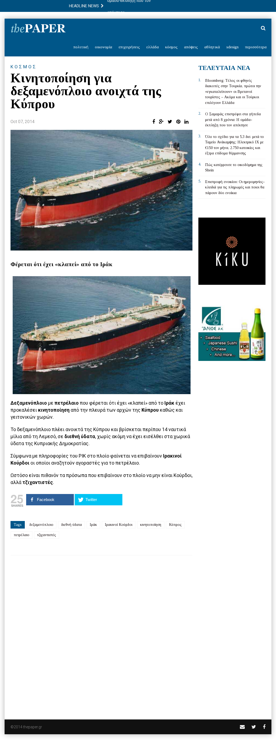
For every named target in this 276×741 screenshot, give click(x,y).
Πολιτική (80, 47)
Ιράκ (93, 525)
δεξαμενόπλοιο (41, 525)
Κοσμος (24, 66)
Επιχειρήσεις (129, 47)
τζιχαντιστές (46, 535)
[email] (242, 727)
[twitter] (253, 727)
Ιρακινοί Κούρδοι (118, 525)
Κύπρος (175, 525)
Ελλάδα (152, 47)
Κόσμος (171, 47)
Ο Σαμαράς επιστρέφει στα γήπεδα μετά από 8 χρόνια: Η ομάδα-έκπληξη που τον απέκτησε (233, 119)
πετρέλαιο (21, 535)
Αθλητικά (212, 47)
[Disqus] (101, 633)
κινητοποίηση (150, 525)
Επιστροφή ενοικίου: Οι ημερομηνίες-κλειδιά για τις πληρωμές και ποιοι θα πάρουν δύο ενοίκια (235, 187)
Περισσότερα (256, 47)
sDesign (232, 47)
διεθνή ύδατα (71, 525)
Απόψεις (191, 47)
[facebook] (264, 727)
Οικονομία (103, 47)
